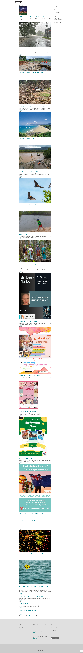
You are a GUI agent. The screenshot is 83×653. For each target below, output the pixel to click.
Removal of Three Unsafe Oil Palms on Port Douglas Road (41, 637)
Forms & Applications (57, 12)
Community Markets (54, 628)
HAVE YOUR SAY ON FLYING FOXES (28, 204)
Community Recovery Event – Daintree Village (31, 72)
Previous (20, 615)
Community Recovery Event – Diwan (28, 171)
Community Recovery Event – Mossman (29, 49)
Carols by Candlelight (24, 603)
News (54, 9)
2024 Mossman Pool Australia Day (28, 458)
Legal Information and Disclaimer (48, 646)
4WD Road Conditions (54, 627)
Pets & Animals (53, 633)
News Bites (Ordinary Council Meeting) (38, 631)
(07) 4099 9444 (19, 633)
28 (36, 615)
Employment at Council (54, 634)
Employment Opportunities (58, 18)
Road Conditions (56, 8)
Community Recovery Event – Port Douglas (30, 138)
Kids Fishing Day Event (25, 234)
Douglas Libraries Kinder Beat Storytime (29, 375)
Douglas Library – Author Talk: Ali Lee (29, 321)
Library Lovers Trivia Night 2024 (27, 411)
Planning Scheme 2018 (57, 15)
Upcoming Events (53, 630)
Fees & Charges (56, 16)
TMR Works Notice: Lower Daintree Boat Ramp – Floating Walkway (41, 625)
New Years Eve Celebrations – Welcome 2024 (31, 554)
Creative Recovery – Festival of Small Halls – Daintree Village (35, 16)
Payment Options (56, 13)
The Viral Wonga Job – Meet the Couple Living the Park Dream (41, 629)
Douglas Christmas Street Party (27, 610)
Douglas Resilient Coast (57, 22)
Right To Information (39, 646)
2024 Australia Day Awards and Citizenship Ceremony (33, 514)
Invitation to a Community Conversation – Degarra (32, 106)
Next (38, 615)
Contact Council (53, 624)
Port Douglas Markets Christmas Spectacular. (31, 596)
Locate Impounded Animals (58, 19)
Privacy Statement (32, 646)
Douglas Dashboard (56, 6)
